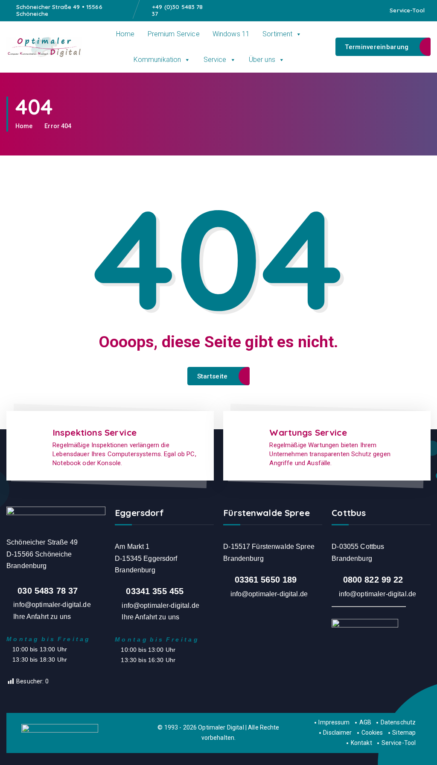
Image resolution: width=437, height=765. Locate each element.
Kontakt (361, 742)
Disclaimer (337, 732)
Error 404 (57, 126)
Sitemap (404, 732)
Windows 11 (231, 34)
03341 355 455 (155, 591)
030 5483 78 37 (47, 590)
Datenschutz (398, 722)
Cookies (372, 732)
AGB (365, 722)
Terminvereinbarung (376, 47)
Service (215, 60)
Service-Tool (407, 10)
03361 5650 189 (266, 579)
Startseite (212, 376)
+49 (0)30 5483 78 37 (177, 10)
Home (125, 34)
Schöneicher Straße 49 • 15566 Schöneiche (59, 10)
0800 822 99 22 (373, 579)
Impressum (334, 722)
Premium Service (174, 34)
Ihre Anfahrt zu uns (42, 616)
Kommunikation (157, 60)
